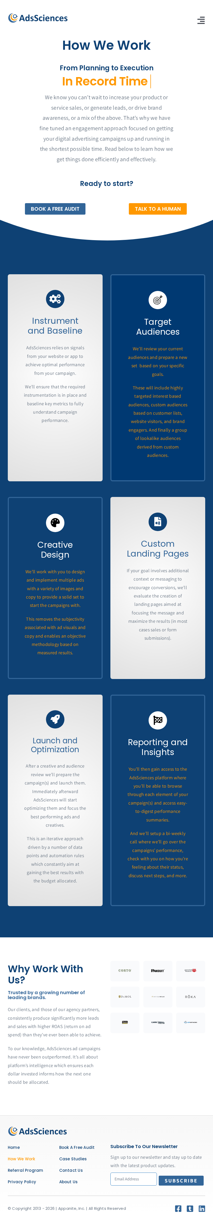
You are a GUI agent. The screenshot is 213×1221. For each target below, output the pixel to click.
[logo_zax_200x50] (125, 1023)
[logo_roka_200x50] (190, 997)
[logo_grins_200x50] (190, 971)
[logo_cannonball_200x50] (158, 1023)
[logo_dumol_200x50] (125, 997)
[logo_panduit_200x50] (158, 971)
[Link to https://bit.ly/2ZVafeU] (55, 299)
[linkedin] (202, 1208)
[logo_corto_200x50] (125, 971)
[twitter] (190, 1208)
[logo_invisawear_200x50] (158, 997)
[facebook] (178, 1208)
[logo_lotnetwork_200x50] (190, 1023)
